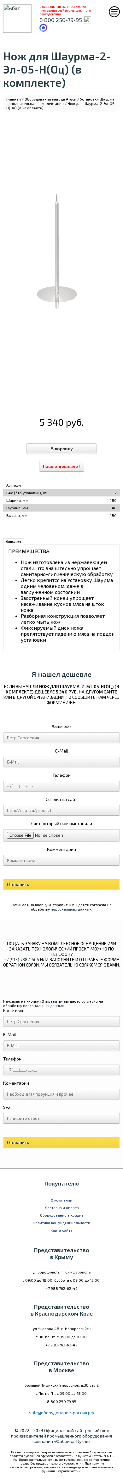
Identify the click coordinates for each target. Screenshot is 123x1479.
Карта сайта (61, 1230)
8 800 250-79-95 (60, 19)
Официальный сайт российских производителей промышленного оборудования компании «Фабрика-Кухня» (61, 1436)
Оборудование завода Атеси (50, 99)
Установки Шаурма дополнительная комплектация (60, 101)
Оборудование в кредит (61, 1215)
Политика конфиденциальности (61, 1222)
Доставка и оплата (61, 1207)
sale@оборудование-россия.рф (61, 1412)
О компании (61, 1200)
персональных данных (71, 909)
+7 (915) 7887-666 (21, 959)
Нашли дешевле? (61, 466)
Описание (13, 541)
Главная (13, 99)
